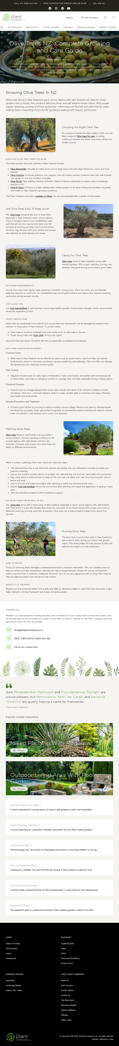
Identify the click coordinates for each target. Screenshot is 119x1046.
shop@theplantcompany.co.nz (28, 629)
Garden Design (86, 27)
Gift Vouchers (11, 948)
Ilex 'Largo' (75, 697)
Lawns (8, 953)
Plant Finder (51, 27)
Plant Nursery (67, 985)
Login (63, 948)
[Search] (113, 17)
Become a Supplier (69, 1005)
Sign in (69, 17)
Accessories (14, 27)
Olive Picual (16, 181)
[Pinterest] (63, 8)
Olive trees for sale (86, 136)
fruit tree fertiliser (18, 308)
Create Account (67, 943)
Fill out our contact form (26, 646)
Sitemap (64, 1014)
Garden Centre (67, 990)
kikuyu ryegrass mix (23, 865)
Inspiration (10, 980)
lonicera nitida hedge (24, 885)
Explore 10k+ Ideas (14, 990)
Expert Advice (107, 27)
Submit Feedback (68, 1009)
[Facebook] (50, 8)
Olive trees (67, 261)
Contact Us (65, 995)
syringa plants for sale (24, 805)
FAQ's (63, 953)
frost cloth (38, 335)
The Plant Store (67, 1000)
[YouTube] (69, 8)
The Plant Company (13, 17)
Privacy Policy (67, 963)
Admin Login (66, 1019)
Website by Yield (106, 1039)
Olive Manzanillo (18, 168)
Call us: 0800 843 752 (25, 3)
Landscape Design (13, 985)
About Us (65, 980)
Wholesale (32, 27)
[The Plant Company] (19, 1038)
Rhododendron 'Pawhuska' (34, 692)
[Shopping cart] (105, 17)
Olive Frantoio (17, 174)
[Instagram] (56, 8)
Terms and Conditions (70, 958)
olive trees (15, 214)
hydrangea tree (20, 845)
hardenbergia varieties (24, 825)
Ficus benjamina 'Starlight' (80, 692)
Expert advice (53, 59)
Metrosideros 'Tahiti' (51, 697)
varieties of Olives (43, 195)
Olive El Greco (17, 187)
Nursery (68, 27)
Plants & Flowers (13, 943)
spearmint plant (20, 905)
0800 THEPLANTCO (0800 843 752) (32, 638)
